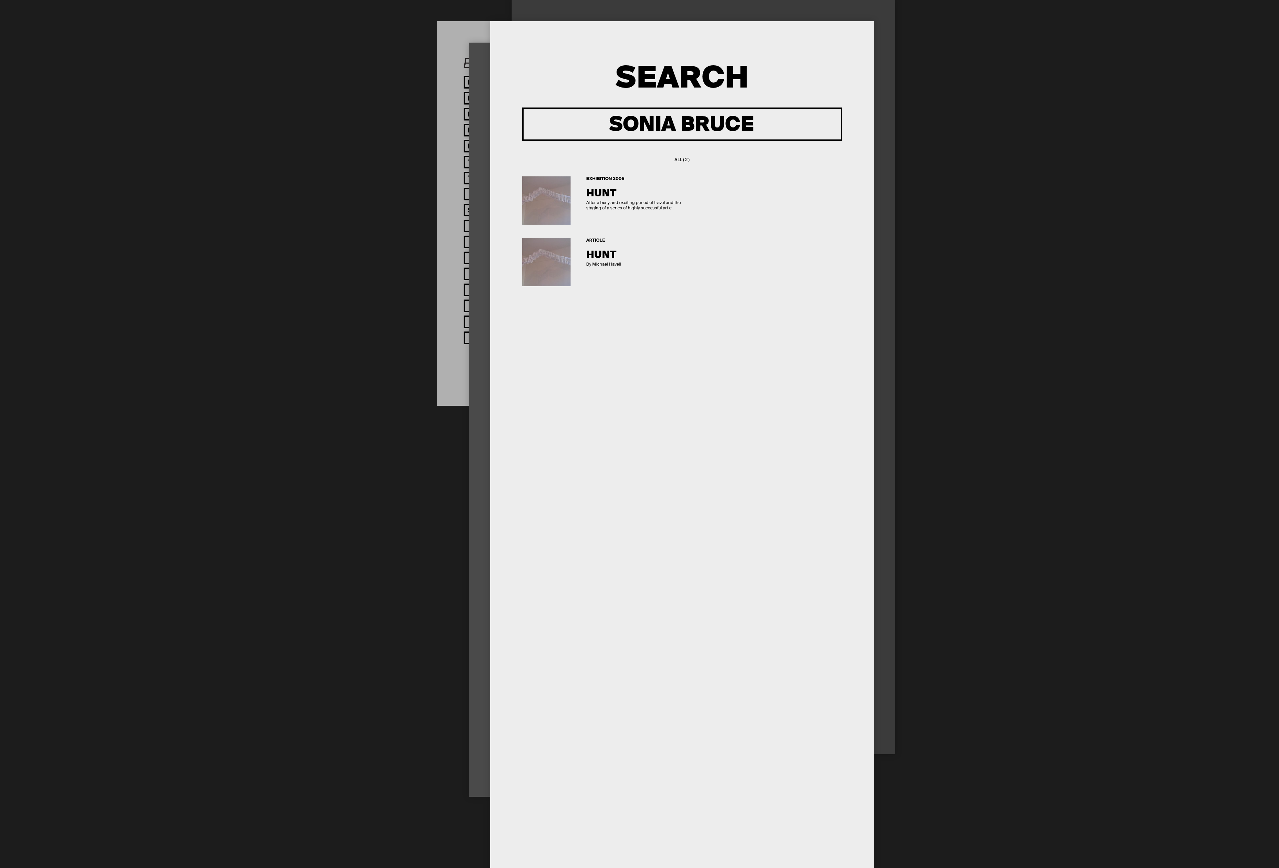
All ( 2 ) (681, 159)
